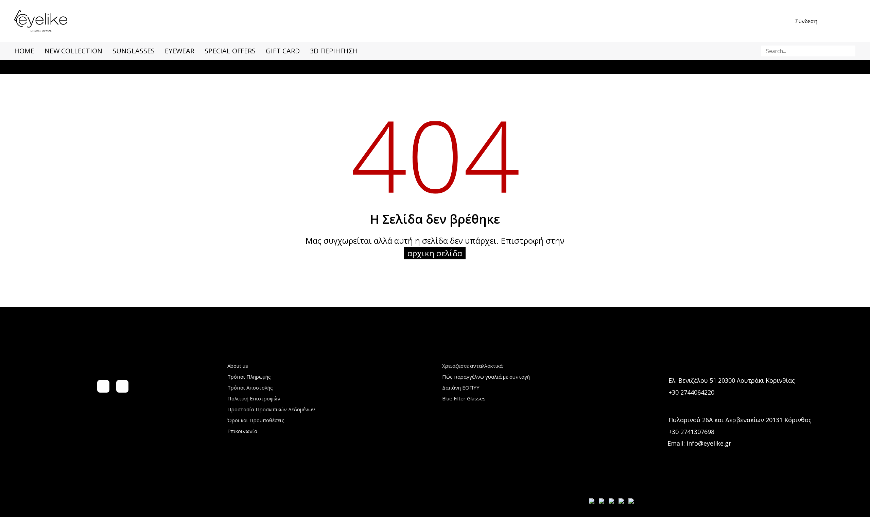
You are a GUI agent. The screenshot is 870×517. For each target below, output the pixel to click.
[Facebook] (103, 386)
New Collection (73, 50)
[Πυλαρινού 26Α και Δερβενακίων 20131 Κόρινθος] (661, 420)
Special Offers (230, 50)
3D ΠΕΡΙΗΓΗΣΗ (334, 50)
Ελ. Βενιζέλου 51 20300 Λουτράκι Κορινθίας (731, 380)
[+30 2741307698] (661, 432)
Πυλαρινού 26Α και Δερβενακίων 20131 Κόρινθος (740, 420)
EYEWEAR (179, 50)
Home (24, 50)
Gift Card (283, 50)
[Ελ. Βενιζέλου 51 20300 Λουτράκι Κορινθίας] (661, 380)
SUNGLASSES (133, 50)
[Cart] (852, 21)
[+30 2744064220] (661, 392)
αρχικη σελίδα (434, 253)
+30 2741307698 (691, 432)
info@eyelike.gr (708, 443)
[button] (849, 51)
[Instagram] (122, 386)
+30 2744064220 (691, 392)
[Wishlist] (837, 21)
